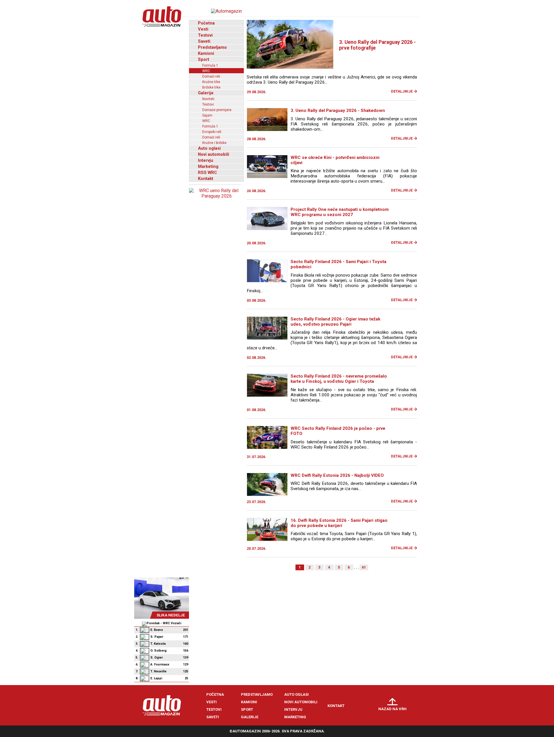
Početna (206, 23)
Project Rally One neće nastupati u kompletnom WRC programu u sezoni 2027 (340, 212)
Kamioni (206, 53)
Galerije (206, 92)
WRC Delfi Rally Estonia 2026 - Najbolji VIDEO (337, 475)
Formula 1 (210, 65)
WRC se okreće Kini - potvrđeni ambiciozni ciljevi (335, 160)
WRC (206, 71)
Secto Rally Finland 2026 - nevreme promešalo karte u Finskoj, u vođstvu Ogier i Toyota (339, 379)
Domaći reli (211, 76)
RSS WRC (207, 172)
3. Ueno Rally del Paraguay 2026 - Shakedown (338, 110)
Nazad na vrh (392, 709)
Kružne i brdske (214, 143)
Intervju (205, 160)
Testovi (205, 35)
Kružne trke (211, 82)
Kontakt (205, 178)
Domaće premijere (216, 110)
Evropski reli (211, 132)
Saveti (204, 41)
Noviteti (208, 99)
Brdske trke (211, 87)
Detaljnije (402, 91)
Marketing (208, 166)
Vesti (203, 29)
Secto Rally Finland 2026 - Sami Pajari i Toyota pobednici (338, 264)
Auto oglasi (209, 148)
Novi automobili (213, 154)
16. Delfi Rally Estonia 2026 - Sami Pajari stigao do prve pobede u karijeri (339, 523)
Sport (203, 59)
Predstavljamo (212, 47)
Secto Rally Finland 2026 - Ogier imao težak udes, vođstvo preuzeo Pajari (335, 321)
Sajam (207, 115)
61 (364, 567)
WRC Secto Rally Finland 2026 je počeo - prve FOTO (338, 431)
